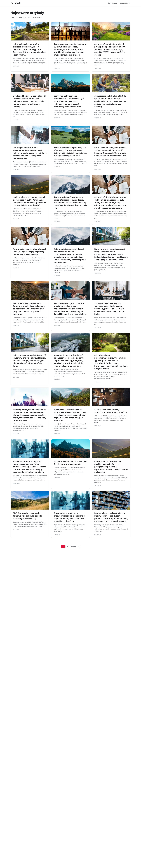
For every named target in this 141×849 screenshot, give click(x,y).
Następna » (74, 546)
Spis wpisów (112, 3)
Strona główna (125, 3)
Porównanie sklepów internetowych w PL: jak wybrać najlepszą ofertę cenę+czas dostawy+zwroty (29, 252)
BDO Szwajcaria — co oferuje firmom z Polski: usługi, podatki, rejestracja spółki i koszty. (27, 516)
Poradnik (16, 3)
